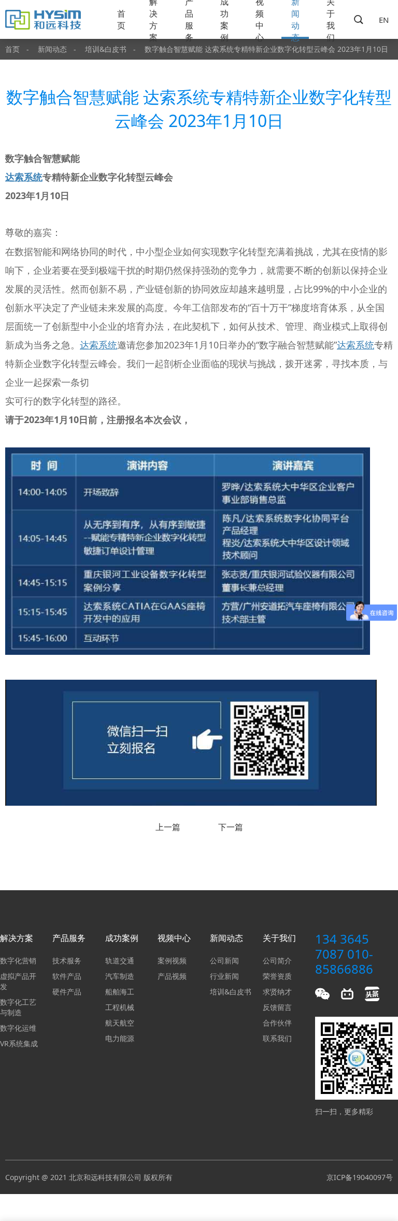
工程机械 (119, 1007)
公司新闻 (224, 960)
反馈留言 (277, 1007)
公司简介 (277, 960)
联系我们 (277, 1038)
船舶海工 (119, 992)
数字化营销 (18, 960)
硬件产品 (66, 992)
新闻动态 (295, 19)
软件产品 (66, 976)
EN (384, 20)
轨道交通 (119, 960)
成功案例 (224, 19)
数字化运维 (18, 1028)
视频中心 (259, 19)
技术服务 (66, 960)
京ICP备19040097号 (359, 1177)
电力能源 (119, 1038)
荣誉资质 (277, 976)
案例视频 (172, 960)
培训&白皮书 (105, 49)
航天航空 (119, 1023)
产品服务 (189, 19)
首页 (121, 19)
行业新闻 (224, 976)
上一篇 (167, 827)
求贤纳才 (277, 992)
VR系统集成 (19, 1043)
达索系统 (23, 177)
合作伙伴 (277, 1023)
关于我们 (330, 19)
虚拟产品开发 (18, 981)
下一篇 (230, 827)
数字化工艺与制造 (18, 1007)
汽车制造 (119, 976)
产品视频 (172, 976)
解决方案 (153, 19)
